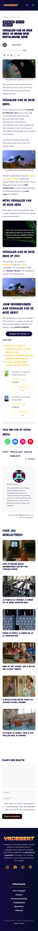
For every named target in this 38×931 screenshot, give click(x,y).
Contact (19, 895)
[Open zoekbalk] (27, 5)
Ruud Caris (16, 45)
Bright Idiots (19, 923)
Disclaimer (19, 907)
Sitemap (19, 910)
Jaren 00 (19, 22)
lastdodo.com (20, 298)
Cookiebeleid (19, 903)
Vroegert (6, 17)
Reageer (31, 459)
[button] (19, 517)
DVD (22, 265)
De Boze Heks (29, 80)
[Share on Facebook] (8, 55)
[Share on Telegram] (18, 55)
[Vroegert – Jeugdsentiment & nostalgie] (10, 5)
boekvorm (7, 265)
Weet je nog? (15, 17)
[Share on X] (11, 55)
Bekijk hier (22, 387)
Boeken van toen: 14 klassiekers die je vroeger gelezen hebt (18, 349)
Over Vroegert (19, 891)
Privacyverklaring (19, 899)
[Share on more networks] (4, 55)
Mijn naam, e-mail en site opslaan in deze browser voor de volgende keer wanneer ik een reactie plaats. (19, 806)
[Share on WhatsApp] (15, 55)
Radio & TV (7, 25)
